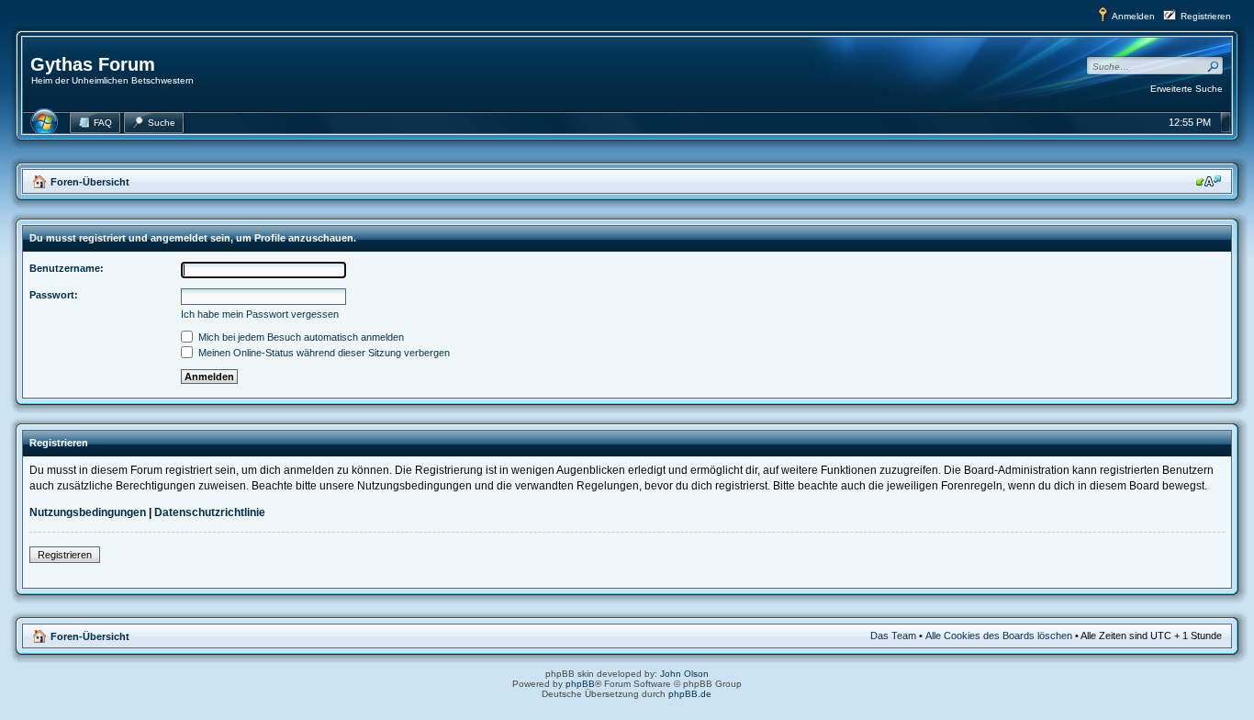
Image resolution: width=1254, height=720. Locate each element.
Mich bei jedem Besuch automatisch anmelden (300, 337)
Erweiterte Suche (1186, 89)
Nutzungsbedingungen (87, 512)
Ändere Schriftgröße (1208, 181)
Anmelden (1133, 16)
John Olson (684, 674)
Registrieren (1206, 16)
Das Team (893, 635)
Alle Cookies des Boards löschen (998, 635)
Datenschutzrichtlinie (209, 512)
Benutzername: (66, 268)
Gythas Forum (92, 64)
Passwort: (53, 294)
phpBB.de (689, 694)
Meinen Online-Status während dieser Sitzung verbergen (323, 352)
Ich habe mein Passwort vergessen (260, 314)
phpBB (580, 684)
